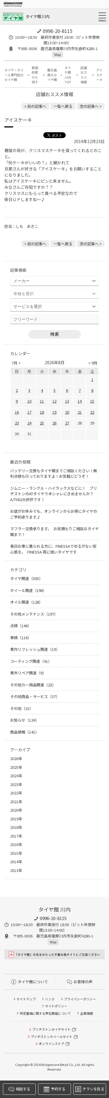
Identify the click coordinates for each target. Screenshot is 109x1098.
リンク (50, 999)
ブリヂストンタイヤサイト (51, 1029)
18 (42, 412)
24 (29, 423)
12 (54, 401)
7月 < (16, 363)
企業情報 (86, 1013)
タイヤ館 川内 (37, 16)
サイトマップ (26, 999)
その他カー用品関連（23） (33, 685)
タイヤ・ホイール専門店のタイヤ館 (14, 75)
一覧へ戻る (62, 106)
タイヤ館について (33, 981)
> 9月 (92, 363)
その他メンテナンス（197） (34, 614)
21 (80, 412)
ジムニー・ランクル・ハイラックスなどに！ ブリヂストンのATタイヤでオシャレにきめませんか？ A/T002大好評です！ (53, 493)
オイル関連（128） (26, 602)
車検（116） (20, 637)
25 (42, 423)
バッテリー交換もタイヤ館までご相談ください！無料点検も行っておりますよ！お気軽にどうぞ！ (53, 473)
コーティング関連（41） (31, 661)
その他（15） (21, 708)
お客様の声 (83, 981)
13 (67, 401)
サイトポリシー (56, 1006)
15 (92, 401)
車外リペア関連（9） (28, 673)
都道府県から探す (35, 74)
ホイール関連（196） (28, 590)
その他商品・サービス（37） (35, 696)
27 (67, 423)
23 (17, 423)
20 (67, 412)
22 (92, 412)
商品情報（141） (24, 732)
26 (54, 423)
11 (42, 401)
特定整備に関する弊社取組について (45, 1013)
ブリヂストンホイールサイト (51, 1036)
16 (17, 412)
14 (80, 401)
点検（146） (20, 625)
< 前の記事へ (35, 106)
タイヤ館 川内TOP (68, 74)
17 (29, 412)
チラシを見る (93, 1089)
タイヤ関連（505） (26, 578)
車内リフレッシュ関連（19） (35, 649)
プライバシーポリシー (80, 999)
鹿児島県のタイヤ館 (52, 75)
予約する (58, 1089)
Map (57, 54)
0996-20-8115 (57, 30)
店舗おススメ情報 (84, 74)
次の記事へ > (91, 106)
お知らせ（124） (24, 720)
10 (29, 401)
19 (54, 412)
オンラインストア (51, 1043)
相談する (23, 1089)
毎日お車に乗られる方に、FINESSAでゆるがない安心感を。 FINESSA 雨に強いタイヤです (53, 549)
